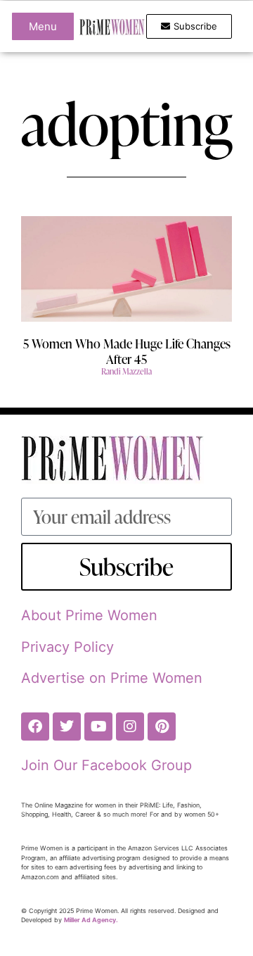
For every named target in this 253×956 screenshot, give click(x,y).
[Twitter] (67, 726)
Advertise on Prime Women (111, 677)
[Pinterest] (162, 726)
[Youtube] (98, 726)
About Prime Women (89, 615)
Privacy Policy (67, 647)
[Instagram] (130, 726)
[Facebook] (35, 726)
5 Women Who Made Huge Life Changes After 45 (127, 350)
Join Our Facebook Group (106, 765)
